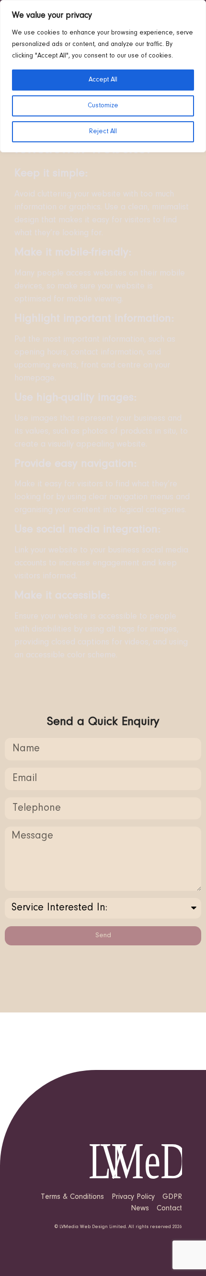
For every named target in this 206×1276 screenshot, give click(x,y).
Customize (103, 106)
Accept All (103, 80)
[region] (103, 76)
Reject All (103, 131)
